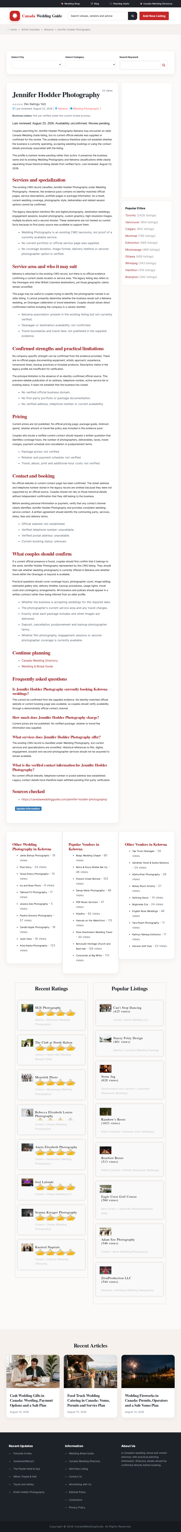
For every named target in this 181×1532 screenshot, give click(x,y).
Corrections (75, 1499)
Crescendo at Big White (89, 955)
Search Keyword (128, 57)
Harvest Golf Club (142, 946)
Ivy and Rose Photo (30, 885)
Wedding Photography (86, 108)
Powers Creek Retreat (88, 878)
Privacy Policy (77, 1507)
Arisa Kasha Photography (33, 945)
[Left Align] (132, 16)
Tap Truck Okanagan (143, 851)
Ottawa (130, 256)
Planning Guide (121, 3)
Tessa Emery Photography (34, 873)
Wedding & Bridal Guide (37, 666)
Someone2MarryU (23, 1461)
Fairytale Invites (22, 1453)
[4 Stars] (20, 104)
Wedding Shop (72, 3)
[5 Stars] (22, 104)
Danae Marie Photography (90, 890)
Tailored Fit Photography (33, 892)
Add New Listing (154, 16)
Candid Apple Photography (34, 927)
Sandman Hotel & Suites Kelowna (150, 862)
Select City (17, 57)
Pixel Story (25, 867)
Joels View (26, 938)
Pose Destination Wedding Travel (94, 932)
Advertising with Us (80, 1484)
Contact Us (75, 1476)
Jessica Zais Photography (34, 903)
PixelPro (80, 913)
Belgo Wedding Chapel (88, 855)
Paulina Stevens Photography (36, 915)
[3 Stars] (18, 104)
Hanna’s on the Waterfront (90, 920)
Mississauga (133, 249)
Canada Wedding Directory (157, 3)
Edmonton (132, 242)
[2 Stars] (15, 104)
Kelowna (48, 29)
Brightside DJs (140, 904)
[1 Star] (13, 104)
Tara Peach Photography (145, 922)
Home (13, 29)
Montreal (131, 236)
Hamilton (131, 270)
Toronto (130, 215)
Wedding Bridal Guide (81, 1453)
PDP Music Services (87, 902)
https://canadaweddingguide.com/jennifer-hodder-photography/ (64, 799)
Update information (28, 808)
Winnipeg (131, 263)
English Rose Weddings (145, 911)
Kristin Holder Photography (29, 1492)
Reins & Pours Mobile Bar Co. (92, 867)
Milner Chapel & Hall (24, 1476)
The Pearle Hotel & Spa (26, 1468)
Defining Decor (140, 897)
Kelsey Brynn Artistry (143, 886)
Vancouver (132, 222)
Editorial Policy (77, 1492)
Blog (96, 3)
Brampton (131, 277)
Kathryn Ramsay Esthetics (146, 934)
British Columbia (30, 29)
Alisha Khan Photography (146, 874)
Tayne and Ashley (23, 1484)
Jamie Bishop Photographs (34, 855)
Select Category (74, 57)
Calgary (130, 229)
